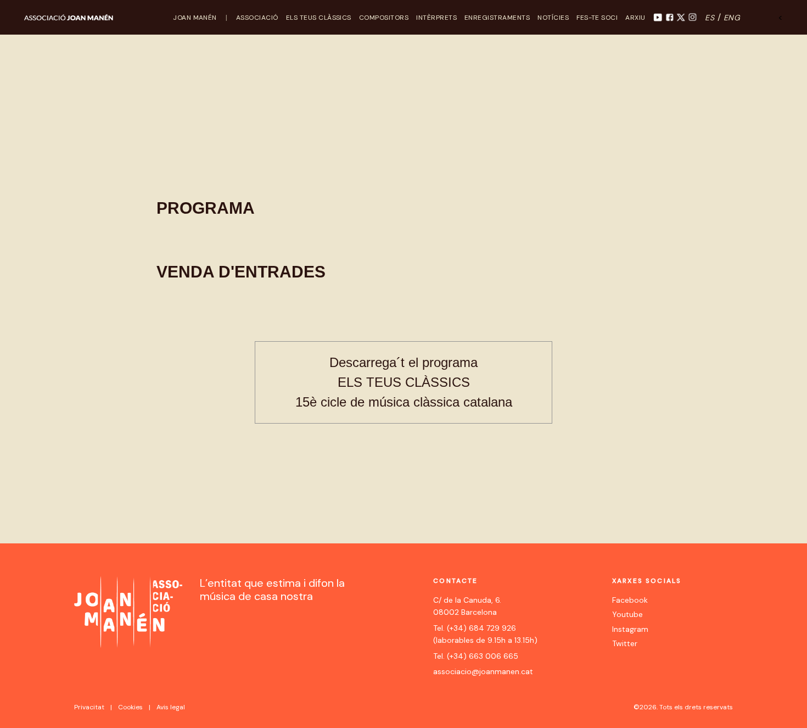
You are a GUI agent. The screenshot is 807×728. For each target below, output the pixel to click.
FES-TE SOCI (597, 17)
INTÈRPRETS (436, 17)
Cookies (130, 707)
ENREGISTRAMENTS (497, 17)
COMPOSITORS (383, 17)
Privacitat (89, 707)
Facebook (630, 600)
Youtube (627, 614)
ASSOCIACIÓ (257, 17)
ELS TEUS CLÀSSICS (318, 17)
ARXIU (635, 17)
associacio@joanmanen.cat (483, 671)
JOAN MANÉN (195, 17)
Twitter (624, 643)
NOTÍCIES (553, 17)
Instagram (630, 629)
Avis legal (170, 707)
